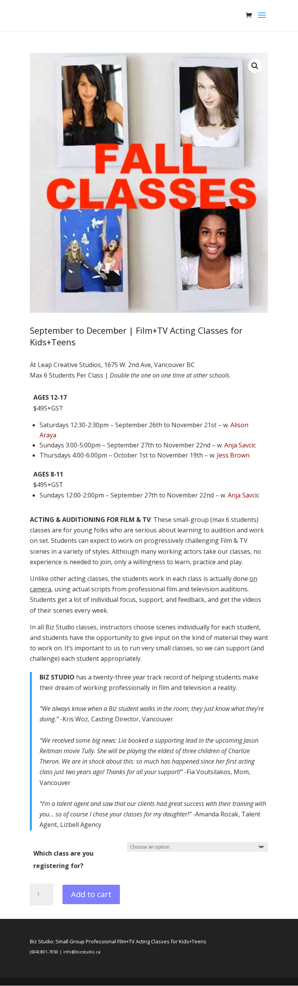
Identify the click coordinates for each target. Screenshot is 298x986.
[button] (255, 66)
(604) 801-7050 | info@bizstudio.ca (65, 952)
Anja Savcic (240, 445)
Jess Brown (233, 455)
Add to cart (91, 894)
